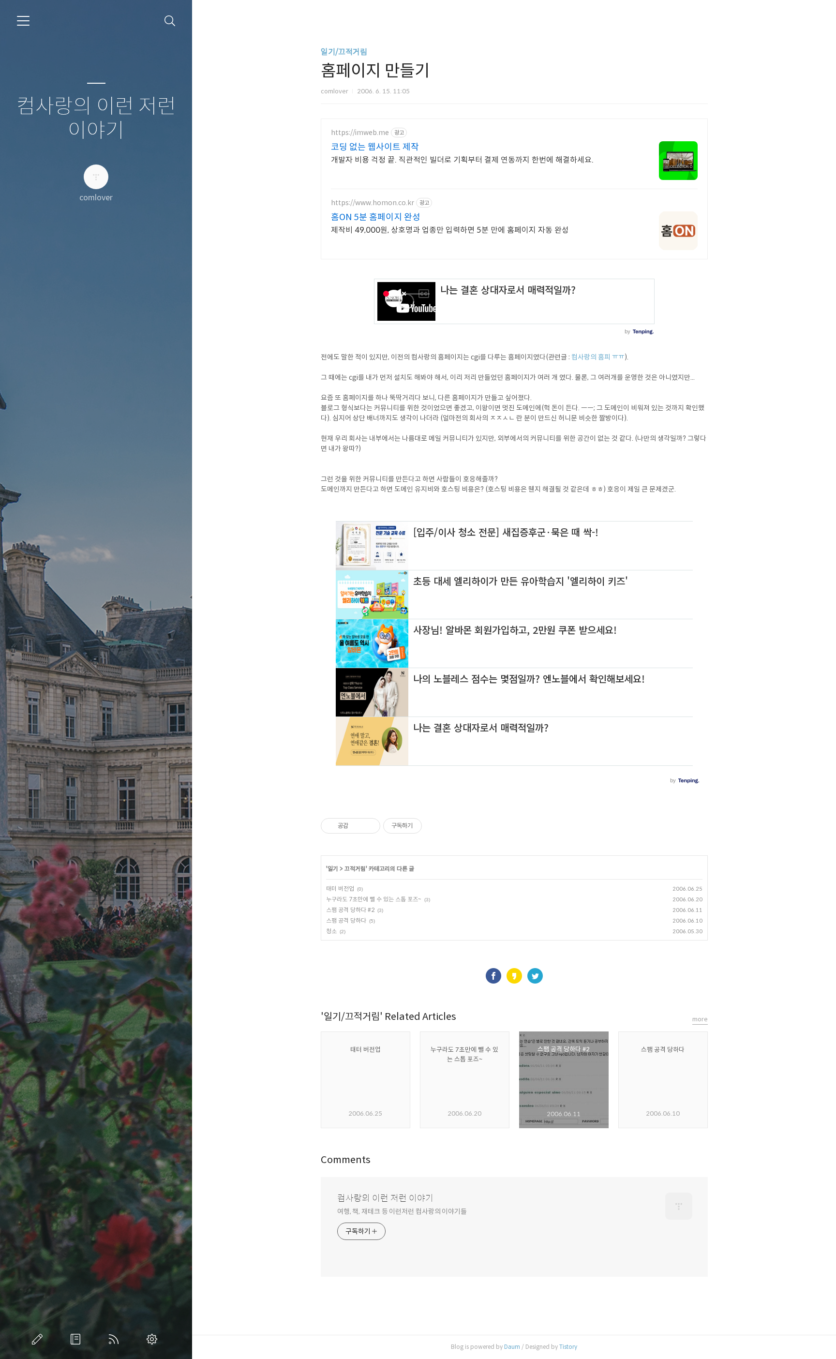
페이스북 (493, 976)
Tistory (568, 1346)
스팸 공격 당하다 (346, 920)
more (700, 1019)
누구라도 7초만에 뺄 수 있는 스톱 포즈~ (373, 899)
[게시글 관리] (369, 826)
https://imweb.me (360, 133)
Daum (512, 1346)
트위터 (535, 976)
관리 (153, 1339)
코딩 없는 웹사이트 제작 (375, 147)
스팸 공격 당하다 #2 (350, 909)
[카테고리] (23, 21)
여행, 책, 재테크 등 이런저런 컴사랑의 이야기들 (402, 1211)
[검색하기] (170, 21)
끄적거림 (355, 868)
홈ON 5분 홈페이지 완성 (375, 217)
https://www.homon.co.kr (372, 203)
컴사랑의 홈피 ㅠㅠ (598, 357)
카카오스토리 (514, 976)
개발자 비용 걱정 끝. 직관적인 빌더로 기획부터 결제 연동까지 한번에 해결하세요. (462, 160)
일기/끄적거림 (344, 52)
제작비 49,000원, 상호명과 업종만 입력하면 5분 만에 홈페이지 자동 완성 (450, 230)
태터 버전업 (340, 888)
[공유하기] (357, 826)
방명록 (77, 1339)
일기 (333, 868)
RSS (115, 1339)
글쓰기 (39, 1339)
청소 (331, 931)
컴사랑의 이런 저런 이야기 (96, 119)
